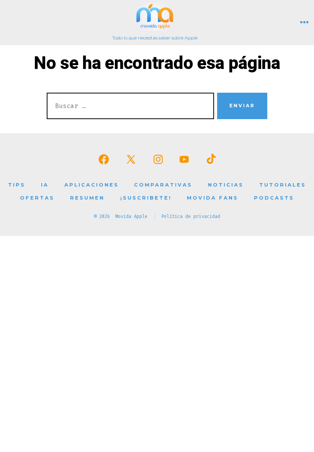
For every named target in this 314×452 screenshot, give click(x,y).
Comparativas (163, 185)
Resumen (87, 198)
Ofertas (37, 198)
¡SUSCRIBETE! (146, 198)
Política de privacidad (190, 216)
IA (45, 185)
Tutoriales (282, 185)
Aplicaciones (91, 185)
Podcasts (274, 198)
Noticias (226, 185)
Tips (16, 185)
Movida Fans (212, 198)
